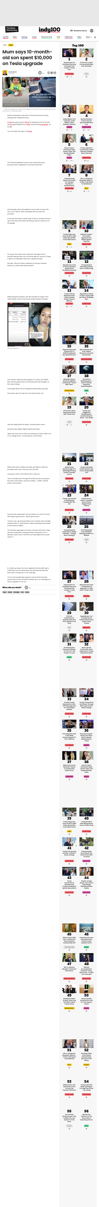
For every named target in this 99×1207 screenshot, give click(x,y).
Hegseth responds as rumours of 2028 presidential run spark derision (69, 352)
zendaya (86, 1064)
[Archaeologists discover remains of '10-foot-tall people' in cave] (69, 637)
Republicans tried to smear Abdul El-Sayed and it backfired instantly (69, 267)
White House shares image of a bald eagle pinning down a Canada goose (69, 470)
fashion (69, 127)
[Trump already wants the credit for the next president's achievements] (69, 168)
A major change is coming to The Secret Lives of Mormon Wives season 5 (86, 1174)
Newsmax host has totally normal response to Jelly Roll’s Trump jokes (86, 587)
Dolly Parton (86, 627)
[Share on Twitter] (51, 72)
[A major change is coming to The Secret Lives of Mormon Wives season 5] (86, 1161)
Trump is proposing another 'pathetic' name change (69, 853)
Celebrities (69, 37)
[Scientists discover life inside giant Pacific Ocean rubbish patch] (86, 927)
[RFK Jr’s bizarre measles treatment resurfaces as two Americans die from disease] (69, 957)
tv (86, 1182)
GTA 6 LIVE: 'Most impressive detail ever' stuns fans (69, 412)
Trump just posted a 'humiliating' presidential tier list (69, 501)
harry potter (86, 861)
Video (79, 37)
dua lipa (86, 745)
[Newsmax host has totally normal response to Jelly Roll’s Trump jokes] (86, 575)
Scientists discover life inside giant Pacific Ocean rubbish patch (86, 940)
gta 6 (86, 74)
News (15, 37)
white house (69, 478)
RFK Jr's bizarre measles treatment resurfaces (69, 969)
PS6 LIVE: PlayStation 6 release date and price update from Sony (69, 619)
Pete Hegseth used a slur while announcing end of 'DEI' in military (69, 736)
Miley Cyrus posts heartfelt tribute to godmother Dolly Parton (69, 767)
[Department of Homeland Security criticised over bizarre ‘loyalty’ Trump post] (69, 52)
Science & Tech (46, 37)
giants (69, 657)
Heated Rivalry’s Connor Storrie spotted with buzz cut (86, 121)
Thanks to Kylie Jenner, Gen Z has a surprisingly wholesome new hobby (86, 884)
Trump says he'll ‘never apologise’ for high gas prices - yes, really (86, 1087)
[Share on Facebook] (48, 72)
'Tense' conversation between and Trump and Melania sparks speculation (69, 884)
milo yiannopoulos (86, 359)
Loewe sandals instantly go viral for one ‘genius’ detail (86, 1001)
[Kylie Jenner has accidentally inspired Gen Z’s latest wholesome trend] (86, 871)
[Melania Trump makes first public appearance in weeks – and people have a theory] (86, 224)
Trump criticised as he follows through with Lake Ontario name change (86, 705)
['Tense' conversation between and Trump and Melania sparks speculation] (69, 871)
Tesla (28, 124)
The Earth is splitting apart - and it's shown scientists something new (86, 382)
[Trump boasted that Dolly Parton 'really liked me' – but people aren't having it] (69, 520)
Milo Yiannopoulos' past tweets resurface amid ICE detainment (86, 352)
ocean (86, 947)
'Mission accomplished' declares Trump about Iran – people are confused (86, 970)
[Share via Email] (55, 72)
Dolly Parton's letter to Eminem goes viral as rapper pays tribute (86, 502)
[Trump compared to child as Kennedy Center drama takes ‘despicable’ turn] (86, 457)
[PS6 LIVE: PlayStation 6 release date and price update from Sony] (69, 606)
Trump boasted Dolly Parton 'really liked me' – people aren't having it (69, 532)
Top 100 (5, 37)
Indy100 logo (49, 30)
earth (86, 390)
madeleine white (69, 1008)
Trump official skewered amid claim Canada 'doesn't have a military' (69, 297)
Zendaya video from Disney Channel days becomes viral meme (86, 1057)
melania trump (86, 244)
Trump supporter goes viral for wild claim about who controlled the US (69, 236)
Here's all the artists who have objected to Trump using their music (86, 650)
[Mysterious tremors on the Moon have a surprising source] (86, 1104)
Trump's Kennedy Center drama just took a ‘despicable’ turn (86, 469)
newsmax (86, 596)
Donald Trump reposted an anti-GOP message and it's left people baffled (69, 705)
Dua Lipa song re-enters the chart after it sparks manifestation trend (86, 737)
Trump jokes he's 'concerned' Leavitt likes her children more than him (86, 150)
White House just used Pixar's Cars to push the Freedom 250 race (69, 1087)
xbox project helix (69, 947)
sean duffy (69, 303)
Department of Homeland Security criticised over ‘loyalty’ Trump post (69, 66)
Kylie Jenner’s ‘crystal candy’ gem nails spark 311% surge (69, 1173)
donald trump (69, 74)
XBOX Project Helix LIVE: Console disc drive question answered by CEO (69, 940)
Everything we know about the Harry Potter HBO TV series (86, 854)
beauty (69, 157)
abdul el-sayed (69, 273)
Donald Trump (86, 422)
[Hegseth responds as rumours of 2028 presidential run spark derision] (69, 339)
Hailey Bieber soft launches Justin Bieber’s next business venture (69, 121)
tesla (11, 45)
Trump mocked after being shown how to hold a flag (86, 266)
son (11, 124)
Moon (86, 1126)
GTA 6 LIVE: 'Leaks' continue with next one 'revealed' (86, 64)
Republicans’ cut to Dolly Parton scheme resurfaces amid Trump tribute (86, 619)
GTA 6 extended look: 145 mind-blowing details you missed (86, 532)
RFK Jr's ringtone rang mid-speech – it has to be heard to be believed (86, 181)
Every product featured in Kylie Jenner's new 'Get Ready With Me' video (69, 151)
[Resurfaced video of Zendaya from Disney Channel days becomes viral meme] (86, 1043)
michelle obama (69, 390)
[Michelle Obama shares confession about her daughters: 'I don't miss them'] (69, 369)
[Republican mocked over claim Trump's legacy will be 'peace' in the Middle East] (86, 284)
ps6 (69, 627)
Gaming (24, 37)
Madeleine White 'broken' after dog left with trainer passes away (69, 1001)
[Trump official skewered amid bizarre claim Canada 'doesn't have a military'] (69, 284)
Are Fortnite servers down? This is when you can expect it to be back (69, 1118)
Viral (58, 37)
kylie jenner (86, 892)
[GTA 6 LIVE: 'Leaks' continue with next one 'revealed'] (86, 52)
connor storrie (86, 127)
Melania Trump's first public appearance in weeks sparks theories (86, 237)
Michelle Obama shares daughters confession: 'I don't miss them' (69, 381)
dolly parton (86, 510)
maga (69, 244)
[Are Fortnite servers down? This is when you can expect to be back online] (69, 1104)
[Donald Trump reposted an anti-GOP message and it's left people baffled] (69, 692)
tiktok (10, 592)
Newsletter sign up (80, 31)
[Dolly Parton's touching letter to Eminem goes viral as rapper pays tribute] (86, 488)
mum (10, 122)
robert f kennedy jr (69, 978)
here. (30, 131)
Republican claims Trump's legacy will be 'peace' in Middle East (86, 296)
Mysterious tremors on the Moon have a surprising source (86, 1117)
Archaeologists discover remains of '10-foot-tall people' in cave (69, 650)
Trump (34, 37)
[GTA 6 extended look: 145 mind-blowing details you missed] (86, 520)
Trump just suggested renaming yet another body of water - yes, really (86, 414)
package (44, 124)
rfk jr (86, 188)
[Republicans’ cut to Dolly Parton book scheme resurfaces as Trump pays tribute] (86, 606)
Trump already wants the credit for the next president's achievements (69, 182)
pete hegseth (69, 359)
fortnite (69, 1126)
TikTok (26, 122)
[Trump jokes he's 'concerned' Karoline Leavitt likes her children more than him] (86, 138)
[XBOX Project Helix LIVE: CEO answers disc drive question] (69, 927)
